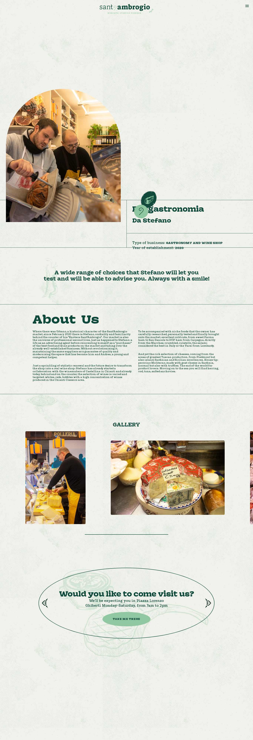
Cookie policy (191, 697)
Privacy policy (192, 693)
